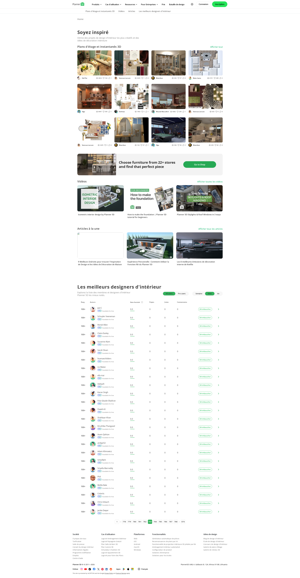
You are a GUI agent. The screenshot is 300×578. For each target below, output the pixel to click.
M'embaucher (205, 309)
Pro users (182, 293)
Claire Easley (103, 333)
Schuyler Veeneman (106, 316)
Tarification (77, 541)
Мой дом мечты (85, 106)
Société (76, 534)
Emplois (76, 555)
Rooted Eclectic (196, 106)
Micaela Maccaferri (162, 112)
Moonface (159, 78)
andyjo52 (102, 443)
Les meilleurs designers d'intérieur (155, 11)
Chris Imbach (103, 502)
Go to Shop (199, 164)
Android (137, 544)
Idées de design (210, 534)
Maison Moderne (160, 106)
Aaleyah (101, 384)
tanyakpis (102, 460)
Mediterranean (85, 140)
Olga (83, 112)
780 (134, 521)
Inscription (219, 4)
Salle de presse (78, 544)
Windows (137, 550)
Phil (99, 476)
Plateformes (139, 534)
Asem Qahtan (103, 434)
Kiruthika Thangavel (106, 426)
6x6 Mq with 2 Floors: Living (164, 73)
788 (175, 521)
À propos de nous (79, 538)
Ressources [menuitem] (130, 4)
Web (135, 538)
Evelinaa (122, 112)
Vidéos (121, 11)
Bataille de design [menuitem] (176, 4)
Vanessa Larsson (125, 78)
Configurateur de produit (162, 550)
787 (170, 521)
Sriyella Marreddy (105, 468)
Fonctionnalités (159, 534)
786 (165, 521)
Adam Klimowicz (105, 451)
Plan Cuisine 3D (107, 547)
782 (144, 521)
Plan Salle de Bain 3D (109, 544)
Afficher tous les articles (210, 229)
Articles (131, 11)
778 (124, 521)
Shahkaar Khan (104, 417)
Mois (210, 293)
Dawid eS (102, 409)
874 (183, 521)
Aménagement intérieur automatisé (166, 547)
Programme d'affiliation (82, 553)
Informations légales (80, 550)
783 (150, 521)
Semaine (199, 293)
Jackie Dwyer (103, 510)
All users (169, 293)
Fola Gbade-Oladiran (107, 401)
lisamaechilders (104, 358)
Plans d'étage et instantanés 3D (100, 11)
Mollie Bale (102, 485)
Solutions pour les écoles (161, 555)
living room (194, 73)
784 (155, 521)
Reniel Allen (103, 325)
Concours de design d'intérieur (215, 544)
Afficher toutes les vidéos (210, 181)
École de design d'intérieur (213, 541)
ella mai (101, 375)
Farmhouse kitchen (123, 106)
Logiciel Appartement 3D (110, 553)
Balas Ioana (197, 78)
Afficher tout (216, 47)
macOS (136, 547)
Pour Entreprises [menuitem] (148, 4)
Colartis (101, 493)
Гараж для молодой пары (164, 140)
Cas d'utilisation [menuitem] (112, 4)
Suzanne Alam (104, 341)
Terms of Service (121, 573)
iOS (135, 541)
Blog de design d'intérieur (213, 538)
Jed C (100, 308)
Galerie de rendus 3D (211, 550)
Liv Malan (102, 367)
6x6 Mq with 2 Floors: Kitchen (202, 140)
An (218, 293)
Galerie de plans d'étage (212, 547)
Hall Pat (84, 78)
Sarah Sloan (103, 350)
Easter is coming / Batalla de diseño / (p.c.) (90, 73)
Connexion (203, 4)
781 (139, 521)
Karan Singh (103, 392)
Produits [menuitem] (95, 4)
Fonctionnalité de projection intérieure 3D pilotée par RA (174, 544)
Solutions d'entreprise (160, 553)
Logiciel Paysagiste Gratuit (111, 541)
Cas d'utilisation (108, 534)
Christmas (120, 73)
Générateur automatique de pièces (165, 538)
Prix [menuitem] (163, 4)
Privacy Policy (109, 573)
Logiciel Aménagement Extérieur (113, 538)
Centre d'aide (78, 558)
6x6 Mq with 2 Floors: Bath (127, 140)
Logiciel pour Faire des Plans (112, 555)
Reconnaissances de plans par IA (165, 541)
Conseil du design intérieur (83, 547)
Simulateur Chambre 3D (110, 550)
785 (160, 521)
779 (129, 521)
